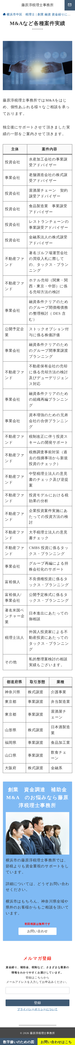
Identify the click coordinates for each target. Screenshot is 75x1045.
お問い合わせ (37, 931)
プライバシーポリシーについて (37, 1009)
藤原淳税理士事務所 (37, 5)
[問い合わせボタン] (69, 5)
